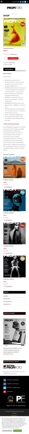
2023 (10, 64)
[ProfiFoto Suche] (27, 2)
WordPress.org (7, 304)
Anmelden (5, 296)
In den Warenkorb (13, 58)
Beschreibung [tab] (9, 69)
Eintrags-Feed (6, 298)
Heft (10, 62)
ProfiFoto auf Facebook (13, 383)
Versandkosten (13, 54)
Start (4, 14)
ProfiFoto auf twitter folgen (13, 387)
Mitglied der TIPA (11, 405)
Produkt (8, 14)
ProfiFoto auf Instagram (13, 380)
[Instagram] (20, 2)
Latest (13, 62)
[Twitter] (25, 2)
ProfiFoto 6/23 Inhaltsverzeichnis (11, 124)
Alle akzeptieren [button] (17, 430)
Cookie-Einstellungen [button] (7, 430)
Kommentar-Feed (7, 301)
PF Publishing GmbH (21, 405)
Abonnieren (10, 391)
